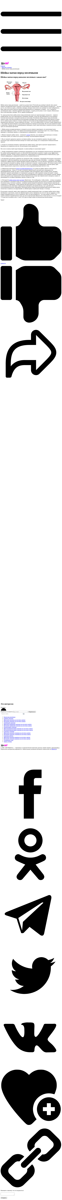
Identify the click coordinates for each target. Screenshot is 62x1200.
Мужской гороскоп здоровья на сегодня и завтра (17, 734)
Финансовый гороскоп (10, 727)
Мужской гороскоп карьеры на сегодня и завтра (17, 738)
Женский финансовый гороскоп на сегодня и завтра (18, 728)
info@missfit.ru (55, 747)
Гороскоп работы (8, 736)
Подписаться (32, 711)
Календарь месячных (9, 717)
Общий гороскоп (8, 718)
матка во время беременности (24, 168)
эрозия (28, 135)
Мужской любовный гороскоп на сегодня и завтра (18, 725)
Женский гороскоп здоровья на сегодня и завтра (17, 733)
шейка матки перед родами (16, 180)
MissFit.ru (54, 749)
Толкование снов (8, 740)
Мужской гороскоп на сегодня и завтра (14, 721)
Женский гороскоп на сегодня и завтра (14, 720)
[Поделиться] (31, 384)
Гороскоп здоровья (9, 731)
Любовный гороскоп (9, 723)
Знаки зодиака (8, 741)
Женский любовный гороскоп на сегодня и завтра (17, 724)
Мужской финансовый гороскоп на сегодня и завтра (18, 730)
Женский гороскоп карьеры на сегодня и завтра (17, 737)
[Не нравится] (31, 324)
